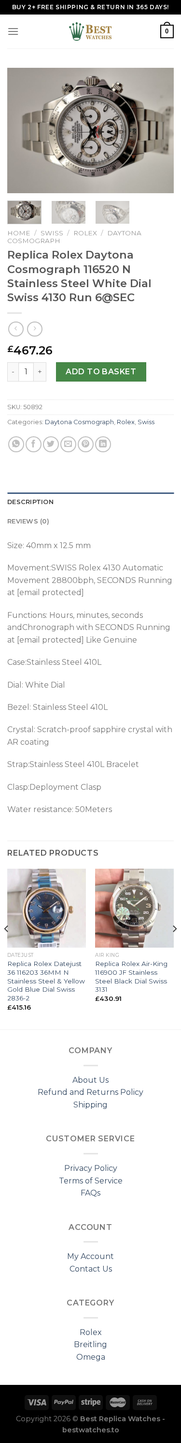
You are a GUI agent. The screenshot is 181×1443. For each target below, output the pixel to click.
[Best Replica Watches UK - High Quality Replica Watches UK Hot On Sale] (90, 31)
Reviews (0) (28, 521)
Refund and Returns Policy (90, 1092)
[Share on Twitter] (51, 444)
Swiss (52, 233)
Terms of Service (91, 1180)
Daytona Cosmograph (79, 422)
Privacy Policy (90, 1168)
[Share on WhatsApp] (16, 444)
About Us (90, 1080)
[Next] (158, 130)
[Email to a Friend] (68, 444)
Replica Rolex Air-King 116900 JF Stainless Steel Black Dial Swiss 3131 (131, 976)
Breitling (90, 1344)
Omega (90, 1357)
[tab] (90, 502)
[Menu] (13, 31)
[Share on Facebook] (34, 444)
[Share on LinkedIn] (103, 444)
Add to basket (101, 371)
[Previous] (22, 130)
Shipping (90, 1104)
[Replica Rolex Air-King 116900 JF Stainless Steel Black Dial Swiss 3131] (134, 908)
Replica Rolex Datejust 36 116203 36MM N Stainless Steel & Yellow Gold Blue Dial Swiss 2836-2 (46, 981)
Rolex (85, 233)
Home (18, 233)
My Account (90, 1256)
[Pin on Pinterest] (86, 444)
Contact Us (91, 1269)
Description (30, 502)
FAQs (90, 1192)
